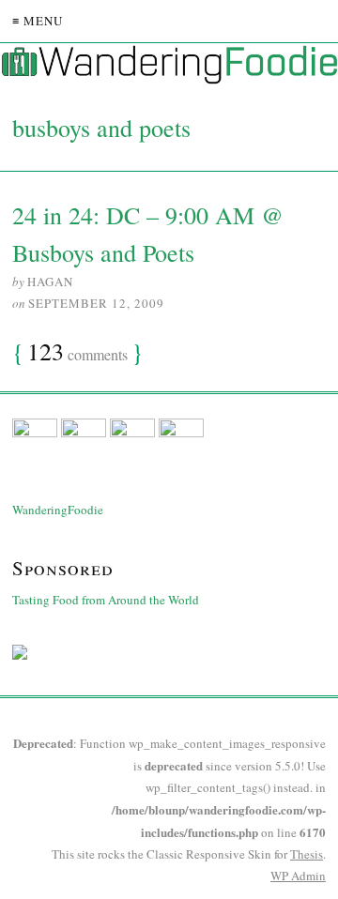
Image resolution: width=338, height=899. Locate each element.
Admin (298, 875)
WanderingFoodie (57, 509)
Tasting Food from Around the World (105, 599)
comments (77, 353)
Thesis (306, 854)
